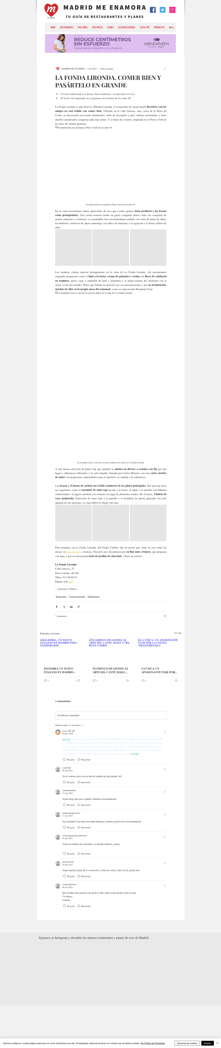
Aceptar (207, 1043)
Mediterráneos (94, 596)
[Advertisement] (90, 1027)
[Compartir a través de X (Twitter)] (64, 606)
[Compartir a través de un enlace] (78, 606)
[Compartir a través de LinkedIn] (71, 606)
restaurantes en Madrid (66, 588)
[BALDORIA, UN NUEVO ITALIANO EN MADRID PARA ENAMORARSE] (62, 651)
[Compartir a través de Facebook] (56, 606)
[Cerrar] (217, 1043)
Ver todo (177, 632)
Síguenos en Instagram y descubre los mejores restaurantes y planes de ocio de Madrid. (94, 937)
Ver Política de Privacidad (153, 1043)
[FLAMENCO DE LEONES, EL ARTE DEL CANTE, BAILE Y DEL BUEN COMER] (111, 651)
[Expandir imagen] (73, 247)
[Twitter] (163, 10)
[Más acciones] (164, 68)
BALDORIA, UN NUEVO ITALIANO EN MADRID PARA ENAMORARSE (58, 670)
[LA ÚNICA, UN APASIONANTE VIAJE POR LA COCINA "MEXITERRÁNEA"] (159, 651)
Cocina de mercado (77, 596)
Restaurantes (61, 596)
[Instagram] (172, 10)
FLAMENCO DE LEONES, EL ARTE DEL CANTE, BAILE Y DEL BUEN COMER (110, 670)
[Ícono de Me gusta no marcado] (64, 759)
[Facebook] (153, 10)
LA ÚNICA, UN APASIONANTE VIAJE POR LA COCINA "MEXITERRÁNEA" (158, 670)
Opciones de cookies (187, 1043)
